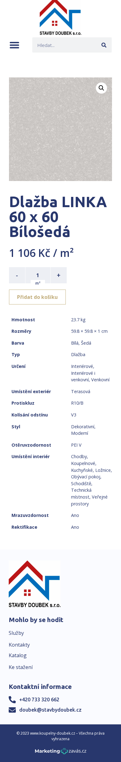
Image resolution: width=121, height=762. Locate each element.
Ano (75, 515)
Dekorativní (82, 427)
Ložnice (103, 470)
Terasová (80, 391)
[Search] (104, 45)
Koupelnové (83, 463)
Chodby (79, 456)
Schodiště (81, 483)
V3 (73, 415)
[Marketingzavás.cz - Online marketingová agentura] (60, 752)
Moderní (79, 433)
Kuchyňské (82, 470)
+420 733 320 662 (39, 699)
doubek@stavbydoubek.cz (50, 710)
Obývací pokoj (85, 477)
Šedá (86, 343)
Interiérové (82, 366)
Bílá (74, 343)
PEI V (76, 445)
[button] (14, 45)
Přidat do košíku (37, 297)
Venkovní (100, 380)
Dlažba (78, 354)
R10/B (77, 403)
